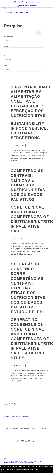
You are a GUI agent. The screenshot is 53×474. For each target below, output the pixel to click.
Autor (6, 46)
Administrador (24, 416)
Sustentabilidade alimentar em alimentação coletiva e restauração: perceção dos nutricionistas (31, 101)
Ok (11, 472)
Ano (5, 66)
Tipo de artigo (8, 36)
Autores (6, 416)
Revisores (14, 416)
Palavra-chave (9, 56)
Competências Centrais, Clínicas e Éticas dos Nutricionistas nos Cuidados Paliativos (28, 185)
